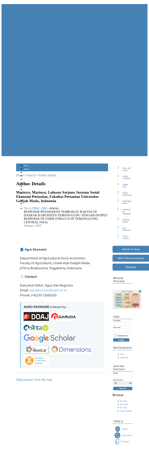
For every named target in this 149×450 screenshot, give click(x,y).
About (26, 169)
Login (26, 172)
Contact (27, 204)
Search (26, 179)
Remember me (123, 336)
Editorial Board (126, 221)
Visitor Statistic (126, 237)
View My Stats (43, 379)
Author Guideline (126, 177)
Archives (27, 186)
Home (26, 165)
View (122, 354)
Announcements (31, 190)
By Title (123, 408)
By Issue (123, 401)
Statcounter (24, 380)
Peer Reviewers (127, 229)
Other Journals (126, 411)
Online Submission (127, 194)
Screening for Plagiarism (127, 211)
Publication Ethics (127, 202)
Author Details (47, 175)
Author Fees (125, 185)
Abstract (29, 225)
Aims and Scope (126, 169)
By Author (124, 404)
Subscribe (124, 358)
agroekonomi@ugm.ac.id (48, 290)
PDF (39, 225)
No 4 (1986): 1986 (35, 208)
